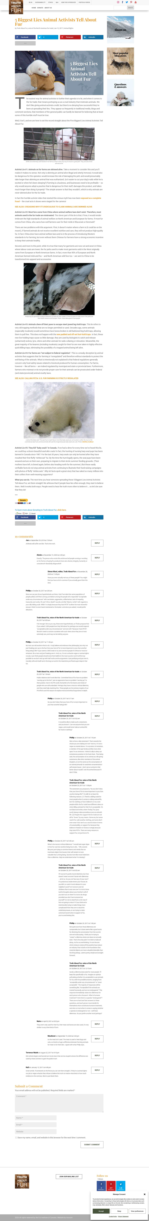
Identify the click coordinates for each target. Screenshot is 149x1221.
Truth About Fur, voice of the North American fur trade (35, 28)
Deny (119, 1211)
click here (61, 510)
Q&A (57, 2)
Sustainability (40, 2)
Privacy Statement (123, 1216)
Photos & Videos (84, 2)
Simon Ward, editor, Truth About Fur (62, 571)
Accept (101, 1211)
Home (34, 8)
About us (48, 8)
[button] (145, 1194)
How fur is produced (68, 2)
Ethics (50, 2)
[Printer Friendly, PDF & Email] (25, 513)
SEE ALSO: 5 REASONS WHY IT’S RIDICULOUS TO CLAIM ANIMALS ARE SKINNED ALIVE (53, 207)
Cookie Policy (113, 1216)
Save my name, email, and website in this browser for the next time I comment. (52, 1137)
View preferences (137, 1211)
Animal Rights (68, 28)
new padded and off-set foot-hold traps (74, 334)
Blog (30, 2)
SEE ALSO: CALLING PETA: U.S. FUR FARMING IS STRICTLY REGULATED (46, 378)
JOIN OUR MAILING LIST (69, 1177)
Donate (40, 8)
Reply (97, 543)
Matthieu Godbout (87, 442)
